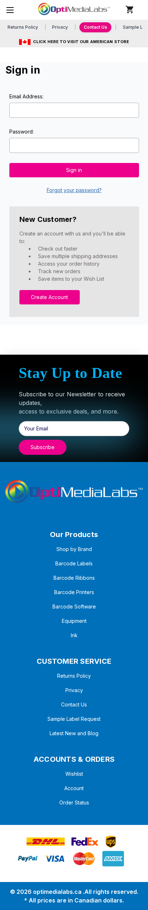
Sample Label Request (74, 719)
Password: (21, 132)
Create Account (49, 297)
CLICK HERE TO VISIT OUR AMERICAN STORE (81, 41)
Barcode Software (74, 606)
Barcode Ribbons (74, 578)
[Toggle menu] (10, 10)
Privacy (60, 27)
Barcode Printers (74, 592)
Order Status (74, 802)
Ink (74, 635)
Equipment (74, 621)
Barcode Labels (74, 563)
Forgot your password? (74, 190)
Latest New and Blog (74, 733)
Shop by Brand (74, 549)
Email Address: (26, 96)
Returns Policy (23, 27)
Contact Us (95, 27)
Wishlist (74, 774)
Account (74, 788)
